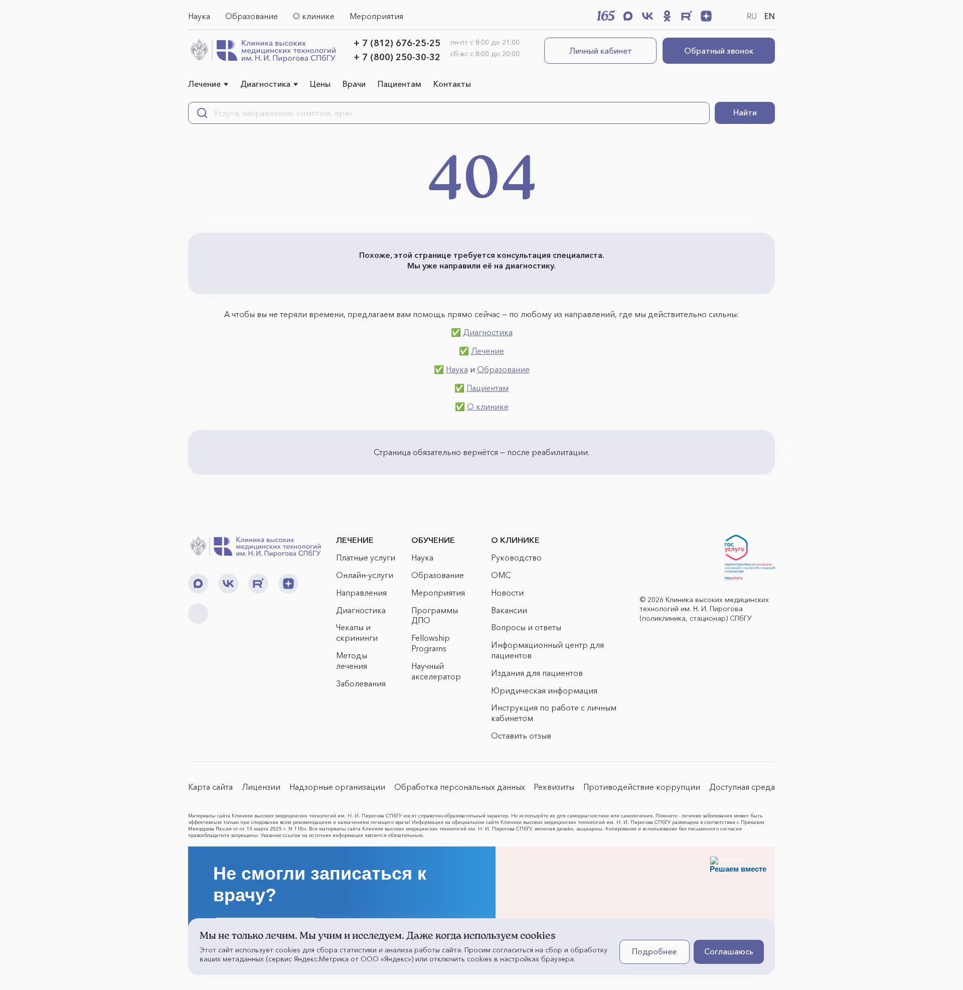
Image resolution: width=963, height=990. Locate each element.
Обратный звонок (718, 51)
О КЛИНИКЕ (515, 540)
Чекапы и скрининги (357, 632)
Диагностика (265, 84)
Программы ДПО (434, 615)
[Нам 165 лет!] (606, 16)
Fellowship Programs (430, 643)
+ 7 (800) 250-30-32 (397, 57)
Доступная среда (742, 787)
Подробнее (654, 951)
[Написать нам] (726, 16)
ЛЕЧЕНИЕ (355, 540)
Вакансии (509, 610)
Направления (361, 593)
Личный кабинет (600, 51)
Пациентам (399, 84)
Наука (199, 16)
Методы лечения (351, 660)
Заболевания (361, 683)
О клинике (314, 16)
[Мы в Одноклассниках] (667, 16)
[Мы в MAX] (628, 16)
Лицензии (261, 787)
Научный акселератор (436, 671)
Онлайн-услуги (364, 575)
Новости (507, 593)
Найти (745, 112)
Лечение (204, 84)
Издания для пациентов (537, 673)
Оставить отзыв (521, 736)
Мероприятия (376, 16)
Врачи (354, 84)
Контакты (452, 84)
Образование (251, 16)
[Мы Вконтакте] (647, 16)
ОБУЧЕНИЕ (433, 540)
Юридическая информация (544, 690)
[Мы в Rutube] (687, 16)
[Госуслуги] (750, 557)
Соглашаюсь (728, 951)
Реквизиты (554, 787)
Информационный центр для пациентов (547, 650)
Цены (320, 84)
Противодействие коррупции (641, 787)
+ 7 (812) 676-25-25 (397, 43)
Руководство (516, 557)
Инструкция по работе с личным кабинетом (553, 712)
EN (769, 16)
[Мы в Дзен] (706, 16)
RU (752, 16)
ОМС (501, 575)
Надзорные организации (337, 787)
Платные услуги (365, 557)
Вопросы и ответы (526, 627)
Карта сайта (210, 787)
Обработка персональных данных (459, 787)
